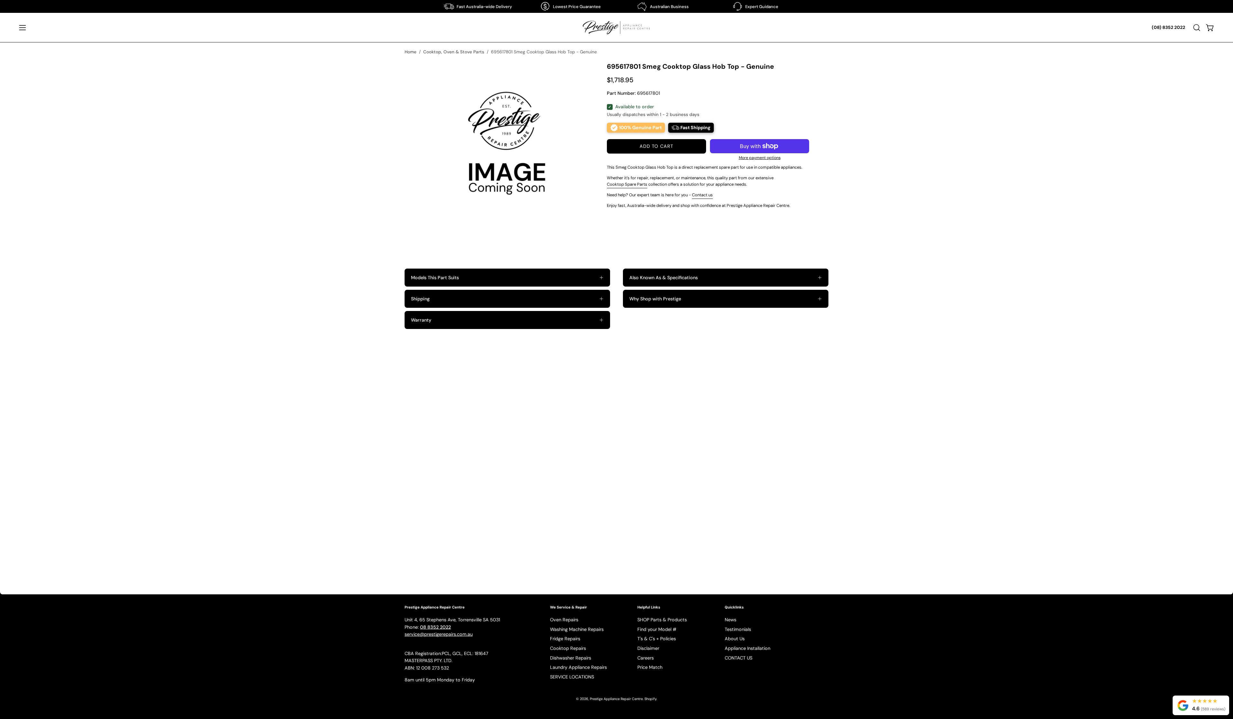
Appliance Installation (747, 648)
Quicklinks (734, 607)
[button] (1196, 27)
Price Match (649, 667)
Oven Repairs (564, 620)
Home (410, 52)
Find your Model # (657, 629)
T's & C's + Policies (656, 639)
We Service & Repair (568, 607)
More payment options (760, 157)
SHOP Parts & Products (662, 620)
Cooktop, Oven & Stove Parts (453, 52)
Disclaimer (648, 648)
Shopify (650, 699)
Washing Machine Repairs (577, 629)
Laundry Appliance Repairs (578, 667)
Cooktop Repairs (568, 648)
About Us (735, 639)
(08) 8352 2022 (1168, 27)
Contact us (702, 195)
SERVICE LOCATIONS (572, 677)
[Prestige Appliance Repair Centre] (616, 27)
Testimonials (738, 629)
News (730, 620)
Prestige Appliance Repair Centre (616, 699)
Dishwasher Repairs (570, 658)
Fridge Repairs (565, 639)
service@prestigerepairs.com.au (439, 634)
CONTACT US (738, 658)
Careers (645, 658)
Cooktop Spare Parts (627, 184)
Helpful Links (648, 607)
